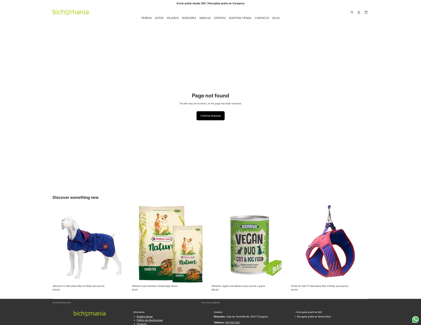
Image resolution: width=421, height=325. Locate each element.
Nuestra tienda (145, 316)
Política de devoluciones (150, 320)
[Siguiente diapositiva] (125, 244)
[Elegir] (125, 278)
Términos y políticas (210, 302)
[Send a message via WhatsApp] (415, 319)
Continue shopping (210, 115)
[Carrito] (366, 12)
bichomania (65, 302)
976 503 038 (232, 322)
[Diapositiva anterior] (57, 244)
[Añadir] (204, 278)
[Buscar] (352, 12)
